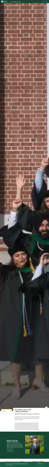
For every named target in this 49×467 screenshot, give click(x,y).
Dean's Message (10, 450)
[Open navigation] (11, 411)
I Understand (40, 463)
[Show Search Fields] (44, 1)
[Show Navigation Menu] (46, 1)
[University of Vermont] (4, 2)
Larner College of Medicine (16, 1)
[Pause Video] (46, 408)
